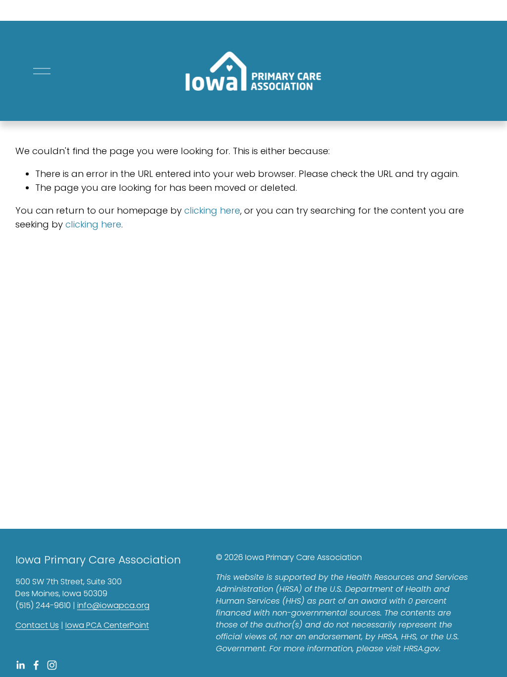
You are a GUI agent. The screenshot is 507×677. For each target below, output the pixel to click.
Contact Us (37, 625)
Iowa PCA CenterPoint (107, 625)
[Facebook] (36, 665)
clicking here (212, 210)
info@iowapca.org (113, 605)
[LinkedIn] (20, 665)
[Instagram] (52, 665)
